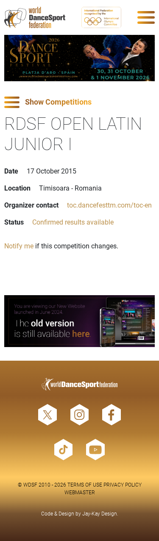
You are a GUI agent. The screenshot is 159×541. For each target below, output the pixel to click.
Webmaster (79, 492)
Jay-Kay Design (99, 513)
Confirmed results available (73, 221)
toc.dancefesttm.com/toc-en (109, 204)
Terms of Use (84, 484)
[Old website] (79, 321)
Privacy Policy (122, 484)
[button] (79, 102)
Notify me (18, 245)
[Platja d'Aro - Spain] (79, 58)
